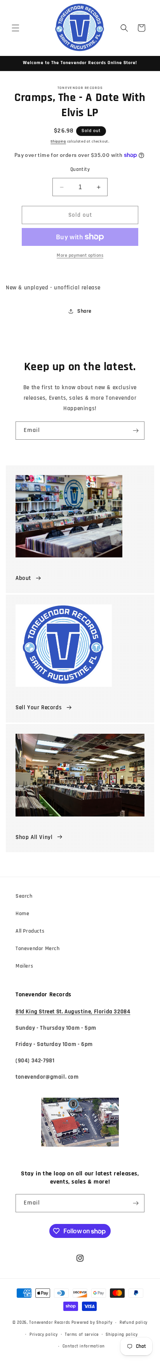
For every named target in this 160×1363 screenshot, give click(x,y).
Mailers (24, 966)
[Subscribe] (135, 430)
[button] (15, 28)
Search (24, 896)
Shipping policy (122, 1334)
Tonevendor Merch (38, 948)
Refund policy (134, 1322)
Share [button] (84, 311)
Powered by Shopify (92, 1322)
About (23, 578)
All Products (30, 931)
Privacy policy (44, 1334)
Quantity (80, 169)
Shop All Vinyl (34, 837)
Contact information (84, 1346)
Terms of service (81, 1334)
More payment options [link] (80, 255)
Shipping (58, 141)
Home (22, 913)
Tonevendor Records (49, 1322)
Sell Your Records (39, 707)
